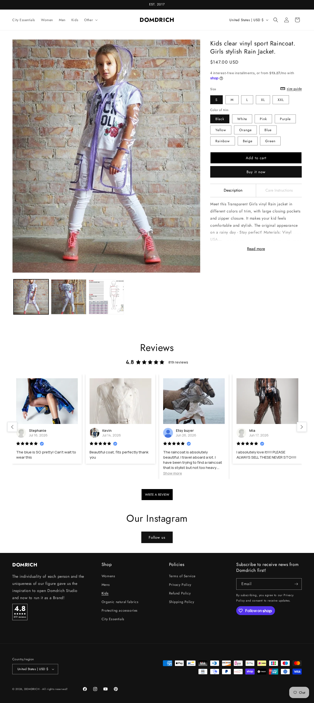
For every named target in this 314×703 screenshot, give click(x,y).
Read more (256, 249)
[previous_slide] (12, 427)
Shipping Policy (181, 601)
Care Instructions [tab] (279, 190)
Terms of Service (182, 576)
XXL (281, 99)
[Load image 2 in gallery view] (68, 296)
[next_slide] (302, 427)
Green (270, 141)
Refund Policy (180, 593)
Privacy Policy (180, 584)
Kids (105, 593)
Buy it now (256, 172)
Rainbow (222, 141)
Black (219, 118)
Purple (285, 118)
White (242, 118)
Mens (106, 584)
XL (263, 99)
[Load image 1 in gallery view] (31, 296)
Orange (245, 129)
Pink (263, 118)
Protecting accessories (120, 610)
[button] (90, 20)
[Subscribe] (296, 584)
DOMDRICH (32, 689)
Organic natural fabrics (120, 601)
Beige (247, 141)
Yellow (220, 129)
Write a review (157, 494)
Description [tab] (233, 190)
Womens (108, 576)
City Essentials (113, 619)
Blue (268, 129)
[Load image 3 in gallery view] (106, 296)
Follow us (157, 537)
